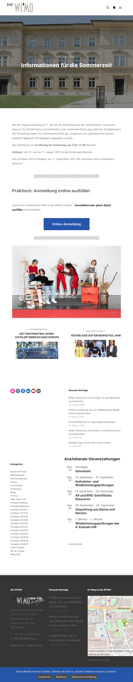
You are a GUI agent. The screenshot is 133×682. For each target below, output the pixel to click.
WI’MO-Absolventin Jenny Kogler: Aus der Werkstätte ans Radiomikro (65, 602)
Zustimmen (44, 676)
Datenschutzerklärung (84, 676)
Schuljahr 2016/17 (19, 509)
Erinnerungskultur (18, 478)
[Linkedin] (28, 391)
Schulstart (83, 471)
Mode (13, 492)
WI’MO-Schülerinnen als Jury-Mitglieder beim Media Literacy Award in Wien (66, 621)
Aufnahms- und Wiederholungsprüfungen (94, 483)
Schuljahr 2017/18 (19, 513)
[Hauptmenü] (120, 8)
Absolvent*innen (18, 471)
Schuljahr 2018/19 (19, 516)
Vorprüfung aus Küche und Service (95, 511)
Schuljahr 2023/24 (19, 533)
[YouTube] (33, 391)
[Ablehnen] (128, 674)
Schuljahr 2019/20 (19, 520)
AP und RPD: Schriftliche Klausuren (93, 497)
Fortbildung (15, 489)
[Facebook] (23, 391)
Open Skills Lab (17, 499)
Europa (13, 482)
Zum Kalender (75, 544)
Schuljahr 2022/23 (19, 530)
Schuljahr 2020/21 (19, 523)
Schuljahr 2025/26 (19, 540)
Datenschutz (34, 645)
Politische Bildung (19, 502)
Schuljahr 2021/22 (19, 527)
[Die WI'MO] (20, 7)
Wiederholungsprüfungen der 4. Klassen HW (97, 525)
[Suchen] (108, 8)
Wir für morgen (17, 551)
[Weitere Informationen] (114, 8)
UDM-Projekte (17, 547)
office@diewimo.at (25, 638)
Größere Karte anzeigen (98, 660)
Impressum (17, 645)
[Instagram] (18, 391)
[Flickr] (12, 391)
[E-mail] (38, 391)
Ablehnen (61, 676)
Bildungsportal (17, 475)
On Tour (14, 495)
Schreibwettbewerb (19, 506)
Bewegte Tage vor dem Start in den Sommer (90, 442)
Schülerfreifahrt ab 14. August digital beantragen (92, 422)
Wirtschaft (15, 554)
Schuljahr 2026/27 (19, 544)
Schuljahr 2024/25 (19, 537)
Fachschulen (16, 485)
